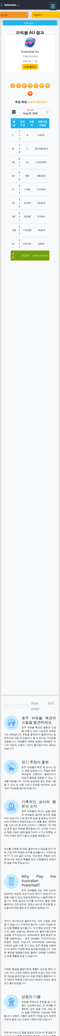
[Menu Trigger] (53, 6)
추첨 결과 (29, 23)
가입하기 (37, 15)
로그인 (4, 15)
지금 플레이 (30, 66)
